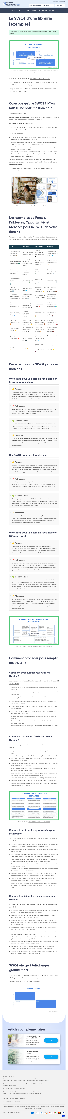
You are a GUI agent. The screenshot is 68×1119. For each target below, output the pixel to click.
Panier (61, 5)
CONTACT (52, 10)
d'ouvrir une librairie (30, 127)
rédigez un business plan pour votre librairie (28, 168)
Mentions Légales (38, 1108)
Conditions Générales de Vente (27, 1106)
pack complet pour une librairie (27, 206)
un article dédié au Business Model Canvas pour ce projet (39, 646)
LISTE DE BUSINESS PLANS (27, 10)
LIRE (51, 1040)
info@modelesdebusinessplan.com (18, 1098)
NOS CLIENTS (42, 10)
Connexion (55, 1)
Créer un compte (62, 1)
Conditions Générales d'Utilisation (11, 1106)
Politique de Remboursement (57, 1106)
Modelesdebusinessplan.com (13, 1112)
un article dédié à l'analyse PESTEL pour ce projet (39, 821)
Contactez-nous (28, 1108)
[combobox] (41, 5)
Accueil (14, 10)
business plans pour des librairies (40, 78)
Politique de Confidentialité (42, 1106)
